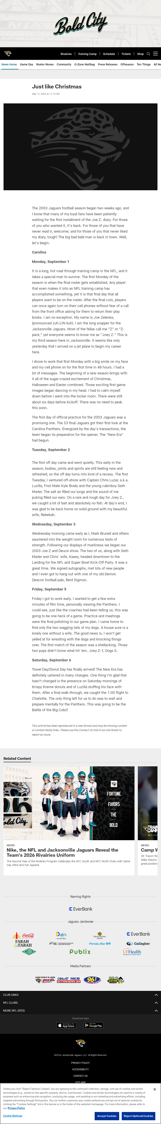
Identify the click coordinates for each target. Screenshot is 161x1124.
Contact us (80, 1075)
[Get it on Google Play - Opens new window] (93, 1027)
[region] (80, 1103)
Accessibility (80, 1069)
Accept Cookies (106, 1116)
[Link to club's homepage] (8, 52)
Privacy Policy (80, 1062)
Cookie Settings (12, 1115)
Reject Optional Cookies (138, 1116)
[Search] (148, 53)
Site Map (80, 1082)
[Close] (154, 1089)
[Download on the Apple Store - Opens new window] (66, 1025)
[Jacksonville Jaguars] (80, 1044)
